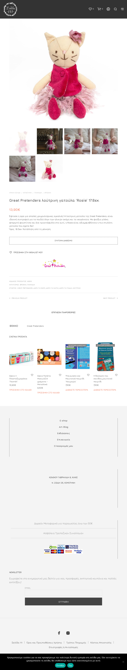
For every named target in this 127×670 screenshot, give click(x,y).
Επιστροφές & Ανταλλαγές (63, 647)
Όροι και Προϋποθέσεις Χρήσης (44, 642)
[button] (91, 8)
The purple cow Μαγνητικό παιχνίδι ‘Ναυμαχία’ (75, 379)
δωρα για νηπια (52, 288)
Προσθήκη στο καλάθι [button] (20, 389)
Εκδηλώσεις (63, 433)
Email (28, 588)
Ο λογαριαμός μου (63, 446)
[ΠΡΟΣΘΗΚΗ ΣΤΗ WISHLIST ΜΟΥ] (32, 375)
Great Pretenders (25, 288)
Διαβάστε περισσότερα (77, 389)
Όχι (70, 665)
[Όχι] (123, 661)
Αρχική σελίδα (14, 193)
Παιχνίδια (38, 193)
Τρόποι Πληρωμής (76, 642)
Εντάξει (60, 665)
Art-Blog (63, 427)
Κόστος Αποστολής (101, 642)
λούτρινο (77, 288)
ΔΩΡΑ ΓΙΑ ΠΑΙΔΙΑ (65, 288)
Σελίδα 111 (17, 642)
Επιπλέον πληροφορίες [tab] (64, 312)
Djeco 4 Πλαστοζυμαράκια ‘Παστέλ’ (18, 379)
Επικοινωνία (63, 439)
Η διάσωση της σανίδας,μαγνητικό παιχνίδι (103, 379)
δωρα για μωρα (39, 288)
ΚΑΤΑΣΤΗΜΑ (27, 193)
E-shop (63, 420)
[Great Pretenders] (54, 264)
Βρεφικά (47, 193)
